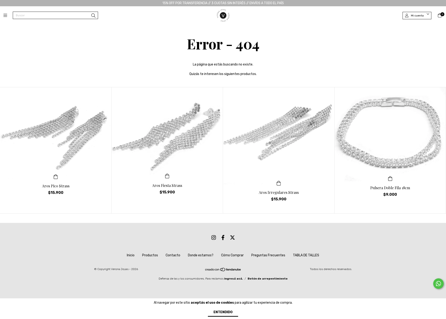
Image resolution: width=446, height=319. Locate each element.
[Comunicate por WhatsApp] (438, 283)
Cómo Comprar (232, 255)
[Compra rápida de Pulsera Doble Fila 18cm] (390, 178)
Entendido (223, 312)
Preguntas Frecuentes (268, 255)
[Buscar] (93, 16)
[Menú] (8, 16)
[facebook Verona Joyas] (223, 237)
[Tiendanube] (223, 270)
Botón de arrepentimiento (268, 278)
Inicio (130, 255)
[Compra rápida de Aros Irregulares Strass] (279, 182)
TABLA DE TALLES (306, 255)
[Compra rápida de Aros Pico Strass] (56, 176)
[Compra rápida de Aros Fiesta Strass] (167, 176)
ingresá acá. (233, 278)
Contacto (173, 255)
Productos (150, 255)
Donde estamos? (200, 255)
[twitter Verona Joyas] (232, 237)
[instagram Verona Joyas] (213, 237)
